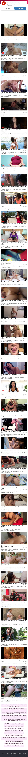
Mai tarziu (8, 8)
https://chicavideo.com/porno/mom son (14, 743)
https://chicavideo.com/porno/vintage (14, 741)
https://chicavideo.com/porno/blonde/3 (14, 733)
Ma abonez (20, 8)
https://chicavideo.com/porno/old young (14, 745)
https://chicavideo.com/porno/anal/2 (14, 735)
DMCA (7, 753)
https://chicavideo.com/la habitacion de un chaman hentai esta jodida (14, 709)
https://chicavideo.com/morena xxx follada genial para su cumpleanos (14, 705)
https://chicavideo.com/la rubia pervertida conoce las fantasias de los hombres (14, 713)
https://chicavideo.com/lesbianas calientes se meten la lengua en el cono (14, 720)
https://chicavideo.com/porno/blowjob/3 (14, 728)
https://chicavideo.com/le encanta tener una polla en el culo (14, 716)
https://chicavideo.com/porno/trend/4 (14, 730)
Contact (19, 753)
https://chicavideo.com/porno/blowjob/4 (14, 726)
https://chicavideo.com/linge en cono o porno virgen (14, 738)
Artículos (3, 753)
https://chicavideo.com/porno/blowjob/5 (14, 723)
